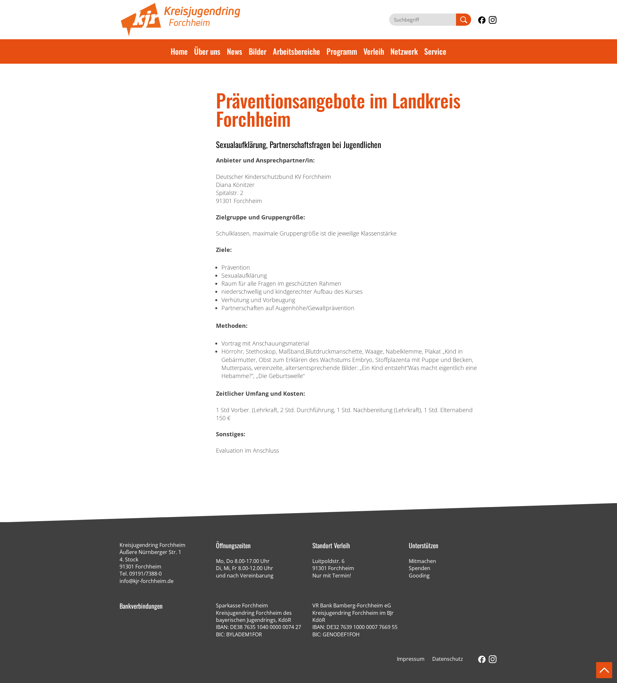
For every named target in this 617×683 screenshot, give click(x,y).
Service (435, 51)
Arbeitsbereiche (296, 51)
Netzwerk (404, 51)
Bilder (257, 51)
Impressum (411, 658)
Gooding (419, 575)
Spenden (419, 568)
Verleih (373, 51)
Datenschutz (447, 658)
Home (179, 51)
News (234, 51)
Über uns (207, 51)
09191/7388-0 (145, 573)
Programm (341, 51)
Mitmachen (422, 561)
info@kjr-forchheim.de (147, 581)
